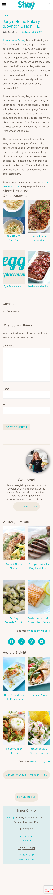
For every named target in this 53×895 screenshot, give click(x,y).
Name (6, 389)
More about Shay (25, 506)
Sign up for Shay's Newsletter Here (25, 774)
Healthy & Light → (40, 761)
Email (6, 404)
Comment (9, 345)
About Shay (26, 836)
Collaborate (26, 840)
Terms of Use (26, 859)
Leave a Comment (32, 31)
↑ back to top (26, 797)
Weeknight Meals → (39, 630)
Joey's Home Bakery (14, 40)
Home (6, 15)
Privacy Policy (26, 855)
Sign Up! (10, 817)
